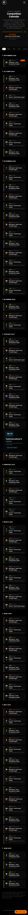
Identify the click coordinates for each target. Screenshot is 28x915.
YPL (19, 48)
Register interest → (12, 447)
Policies (14, 912)
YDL (14, 48)
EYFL (9, 48)
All (4, 48)
